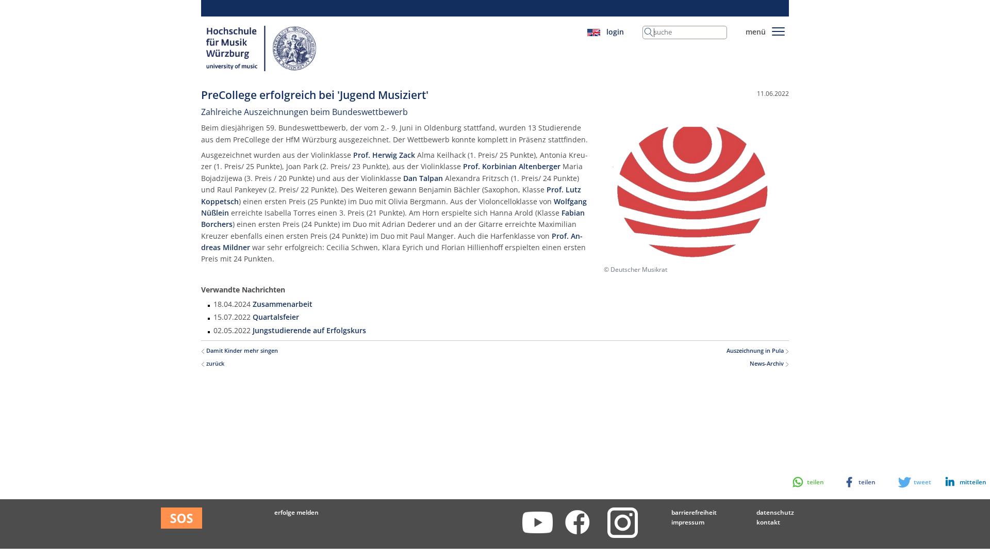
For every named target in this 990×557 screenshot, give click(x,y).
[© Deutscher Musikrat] (695, 191)
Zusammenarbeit (282, 304)
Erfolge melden (296, 512)
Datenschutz (775, 512)
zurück (214, 363)
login (615, 32)
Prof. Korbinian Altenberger (511, 166)
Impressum (687, 522)
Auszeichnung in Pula (756, 350)
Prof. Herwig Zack (384, 155)
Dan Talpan (423, 178)
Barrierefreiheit (694, 512)
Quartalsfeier (276, 317)
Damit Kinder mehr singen (241, 350)
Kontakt (768, 522)
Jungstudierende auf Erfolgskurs (309, 330)
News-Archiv (767, 363)
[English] (593, 32)
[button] (960, 482)
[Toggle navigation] (778, 30)
